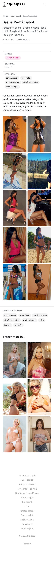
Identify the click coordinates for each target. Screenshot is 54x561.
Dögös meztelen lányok (27, 493)
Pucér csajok (27, 479)
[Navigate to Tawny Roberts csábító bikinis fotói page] (14, 397)
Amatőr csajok (27, 511)
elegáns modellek (30, 82)
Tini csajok (27, 502)
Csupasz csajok (27, 484)
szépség (18, 325)
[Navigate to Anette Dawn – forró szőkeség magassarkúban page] (14, 360)
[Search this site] (45, 4)
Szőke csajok (27, 519)
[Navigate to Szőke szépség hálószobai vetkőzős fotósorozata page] (39, 360)
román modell (15, 16)
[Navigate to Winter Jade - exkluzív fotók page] (39, 434)
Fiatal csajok (27, 497)
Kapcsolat (27, 544)
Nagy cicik (27, 524)
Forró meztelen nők (27, 488)
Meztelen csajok (27, 475)
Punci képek (27, 528)
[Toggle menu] (50, 4)
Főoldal (5, 16)
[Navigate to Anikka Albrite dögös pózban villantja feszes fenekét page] (14, 434)
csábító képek (12, 87)
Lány (42, 320)
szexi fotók (26, 78)
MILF (27, 506)
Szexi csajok (27, 515)
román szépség (13, 82)
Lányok (7, 325)
